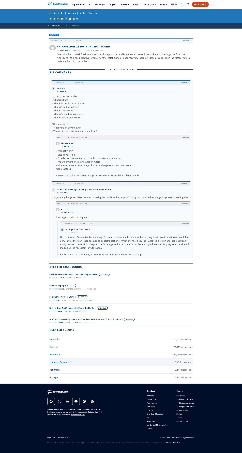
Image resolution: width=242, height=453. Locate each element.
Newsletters (152, 403)
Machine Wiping (56, 285)
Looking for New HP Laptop (62, 297)
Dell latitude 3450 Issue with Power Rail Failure (72, 308)
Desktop (53, 347)
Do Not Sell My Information (157, 425)
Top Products (78, 4)
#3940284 (185, 83)
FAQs (66, 26)
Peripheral (54, 369)
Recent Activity (54, 26)
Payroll (113, 4)
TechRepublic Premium (185, 407)
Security (124, 4)
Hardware (54, 354)
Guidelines (76, 26)
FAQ (148, 418)
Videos (179, 418)
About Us (150, 396)
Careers (150, 428)
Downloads (180, 396)
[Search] (188, 4)
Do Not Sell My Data (78, 415)
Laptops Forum (88, 13)
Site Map (150, 410)
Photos (179, 414)
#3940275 (185, 223)
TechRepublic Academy (185, 403)
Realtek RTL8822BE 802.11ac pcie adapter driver (73, 274)
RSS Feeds (151, 407)
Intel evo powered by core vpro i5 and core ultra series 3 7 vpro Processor (86, 319)
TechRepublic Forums (184, 399)
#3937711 (187, 41)
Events (136, 4)
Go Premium (200, 4)
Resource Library (183, 410)
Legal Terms (51, 438)
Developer (100, 4)
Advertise (151, 421)
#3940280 (185, 204)
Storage (53, 377)
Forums (71, 13)
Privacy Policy (63, 438)
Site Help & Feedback (155, 414)
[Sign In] (182, 4)
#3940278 (185, 137)
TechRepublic (55, 13)
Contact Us (151, 399)
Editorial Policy (182, 421)
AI (90, 4)
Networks (54, 339)
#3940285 (185, 184)
